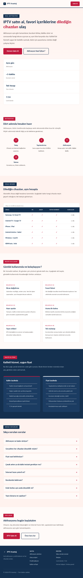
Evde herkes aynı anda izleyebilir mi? (20, 488)
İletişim (58, 557)
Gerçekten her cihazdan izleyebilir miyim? (22, 449)
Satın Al (75, 4)
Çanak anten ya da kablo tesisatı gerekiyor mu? (23, 465)
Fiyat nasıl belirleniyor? (14, 457)
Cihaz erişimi (33, 557)
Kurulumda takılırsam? (14, 480)
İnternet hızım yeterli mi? (15, 472)
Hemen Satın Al (13, 51)
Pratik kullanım (34, 561)
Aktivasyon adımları (36, 554)
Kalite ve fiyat (34, 564)
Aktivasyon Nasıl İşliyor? (36, 51)
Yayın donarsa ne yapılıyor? (16, 496)
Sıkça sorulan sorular (62, 554)
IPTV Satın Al (11, 536)
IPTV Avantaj (10, 4)
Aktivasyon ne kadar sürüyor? (17, 441)
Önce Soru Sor (30, 536)
